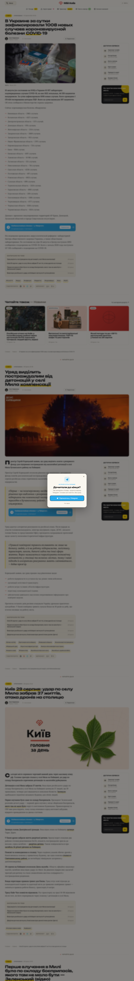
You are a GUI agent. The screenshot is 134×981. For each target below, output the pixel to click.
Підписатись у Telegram (68, 498)
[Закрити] (83, 476)
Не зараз (67, 503)
